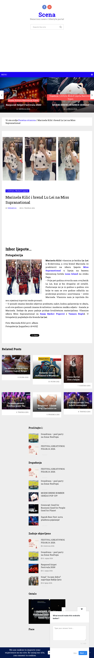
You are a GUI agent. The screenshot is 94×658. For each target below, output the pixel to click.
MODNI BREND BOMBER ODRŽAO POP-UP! (52, 494)
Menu (4, 75)
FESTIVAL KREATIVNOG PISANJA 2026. (53, 447)
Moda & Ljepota (21, 191)
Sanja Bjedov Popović (52, 313)
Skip (75, 653)
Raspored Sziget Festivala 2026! (49, 566)
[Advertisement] (47, 53)
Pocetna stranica (27, 120)
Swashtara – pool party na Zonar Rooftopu (52, 435)
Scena (46, 14)
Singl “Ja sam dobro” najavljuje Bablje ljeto (51, 578)
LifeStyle (10, 191)
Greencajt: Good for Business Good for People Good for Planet (53, 508)
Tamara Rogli (76, 313)
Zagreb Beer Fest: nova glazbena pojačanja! (52, 518)
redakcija (12, 208)
